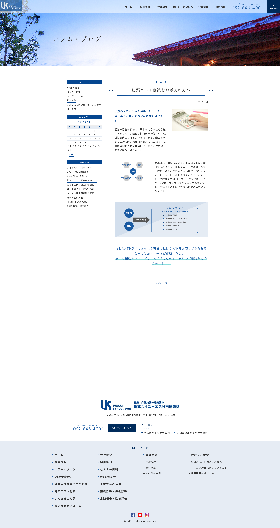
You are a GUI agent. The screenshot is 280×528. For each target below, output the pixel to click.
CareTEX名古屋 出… (79, 176)
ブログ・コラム (75, 96)
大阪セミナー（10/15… (79, 167)
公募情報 (203, 7)
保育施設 (151, 467)
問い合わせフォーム (68, 506)
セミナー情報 (74, 91)
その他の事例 (153, 473)
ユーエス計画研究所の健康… (82, 193)
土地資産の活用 (110, 484)
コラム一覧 (161, 81)
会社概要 (162, 7)
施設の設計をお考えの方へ (206, 462)
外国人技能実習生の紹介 (71, 484)
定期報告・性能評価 (113, 498)
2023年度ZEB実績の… (79, 205)
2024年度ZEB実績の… (79, 171)
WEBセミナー (109, 476)
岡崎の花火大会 (75, 197)
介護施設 (151, 462)
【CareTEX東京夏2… (78, 201)
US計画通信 (73, 87)
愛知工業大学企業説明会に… (82, 184)
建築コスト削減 (65, 491)
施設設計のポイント (202, 473)
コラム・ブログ (65, 469)
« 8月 (71, 154)
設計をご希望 (200, 455)
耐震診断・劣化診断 (113, 491)
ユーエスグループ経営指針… (82, 188)
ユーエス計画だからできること (209, 467)
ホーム (128, 7)
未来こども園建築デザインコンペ (84, 104)
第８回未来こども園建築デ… (82, 180)
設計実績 (152, 455)
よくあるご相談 (65, 498)
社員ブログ (72, 108)
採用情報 (221, 7)
